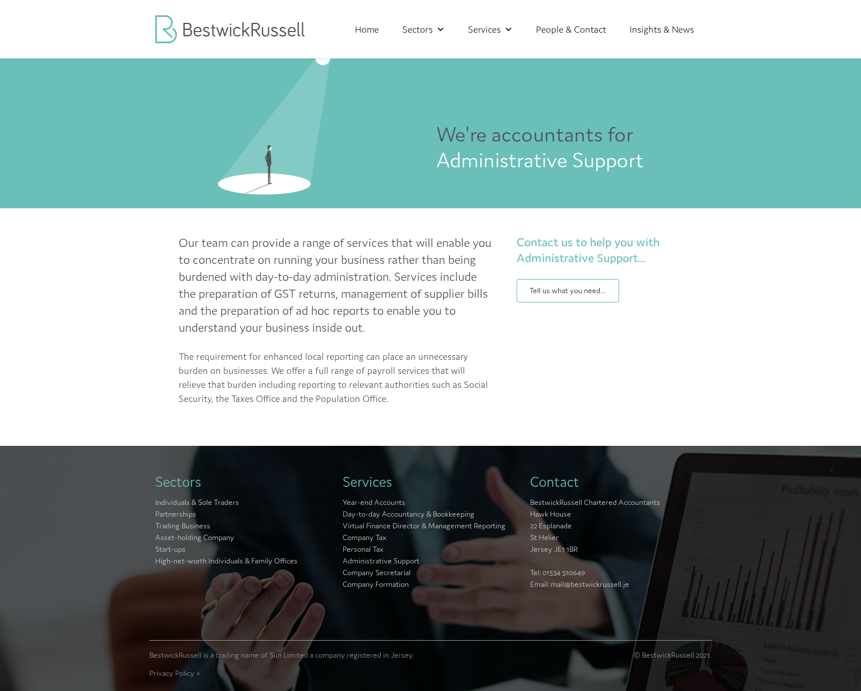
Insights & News (662, 29)
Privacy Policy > (175, 673)
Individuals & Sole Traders (197, 502)
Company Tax (365, 537)
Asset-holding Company (194, 537)
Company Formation (376, 584)
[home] (243, 29)
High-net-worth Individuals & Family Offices (226, 561)
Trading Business (182, 526)
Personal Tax (363, 549)
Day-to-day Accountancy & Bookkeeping (408, 514)
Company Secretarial (377, 572)
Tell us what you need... (567, 290)
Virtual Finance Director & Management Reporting (424, 526)
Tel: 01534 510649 (557, 572)
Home (367, 29)
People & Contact (571, 29)
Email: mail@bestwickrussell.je (579, 584)
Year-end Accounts (374, 502)
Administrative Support (381, 561)
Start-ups (170, 549)
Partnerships (175, 514)
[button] (423, 29)
